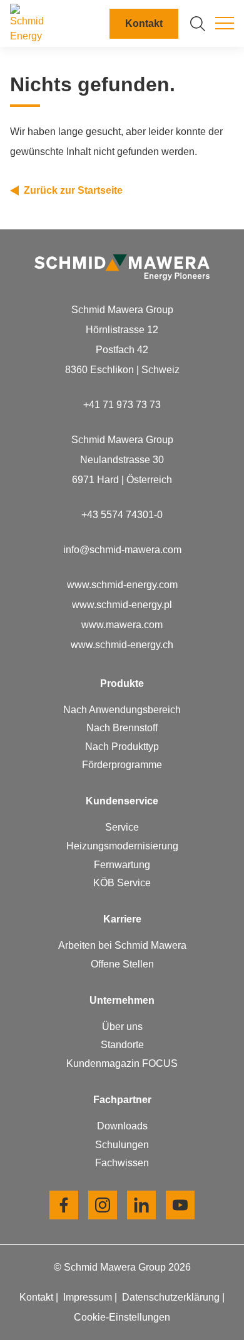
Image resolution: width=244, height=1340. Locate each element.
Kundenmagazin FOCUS (122, 1063)
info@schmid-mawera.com (122, 549)
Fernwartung (122, 864)
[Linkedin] (141, 1205)
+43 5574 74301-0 (122, 514)
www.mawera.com (122, 624)
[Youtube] (180, 1205)
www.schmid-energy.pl (122, 604)
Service (122, 827)
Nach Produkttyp (122, 746)
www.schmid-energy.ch (122, 644)
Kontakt (144, 23)
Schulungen (122, 1144)
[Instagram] (102, 1205)
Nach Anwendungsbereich (122, 709)
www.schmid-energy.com (122, 584)
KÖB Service (122, 883)
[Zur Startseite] (30, 23)
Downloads (122, 1126)
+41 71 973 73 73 (122, 404)
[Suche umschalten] (197, 23)
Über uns (122, 1026)
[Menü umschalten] (224, 23)
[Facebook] (63, 1205)
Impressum (88, 1297)
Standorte (122, 1044)
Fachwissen (122, 1163)
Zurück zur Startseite (73, 190)
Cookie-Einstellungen (122, 1317)
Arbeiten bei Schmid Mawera (122, 945)
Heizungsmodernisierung (122, 846)
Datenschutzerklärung (172, 1297)
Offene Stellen (122, 964)
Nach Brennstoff (122, 727)
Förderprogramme (122, 764)
